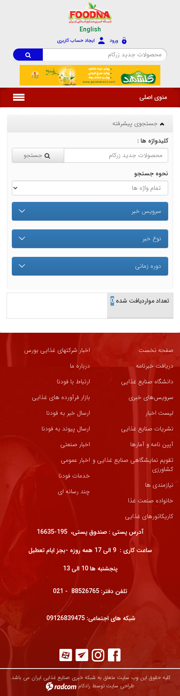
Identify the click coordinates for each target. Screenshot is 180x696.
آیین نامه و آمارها (151, 444)
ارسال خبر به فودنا (68, 413)
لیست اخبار (159, 413)
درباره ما (80, 366)
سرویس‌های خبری (150, 397)
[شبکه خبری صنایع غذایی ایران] (90, 12)
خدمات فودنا (74, 476)
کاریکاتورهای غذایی (149, 516)
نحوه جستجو (151, 173)
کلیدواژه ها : (151, 141)
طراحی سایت (120, 686)
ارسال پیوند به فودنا (66, 428)
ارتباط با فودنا (73, 381)
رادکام (84, 686)
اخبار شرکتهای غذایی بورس (57, 350)
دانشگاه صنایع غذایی (147, 381)
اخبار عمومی (75, 460)
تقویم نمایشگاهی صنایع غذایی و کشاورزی (133, 465)
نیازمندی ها (159, 485)
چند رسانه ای (74, 491)
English (90, 29)
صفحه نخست (155, 350)
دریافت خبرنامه (154, 366)
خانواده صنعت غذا (150, 500)
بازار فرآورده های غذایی (61, 397)
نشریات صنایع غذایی (147, 428)
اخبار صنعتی (75, 444)
